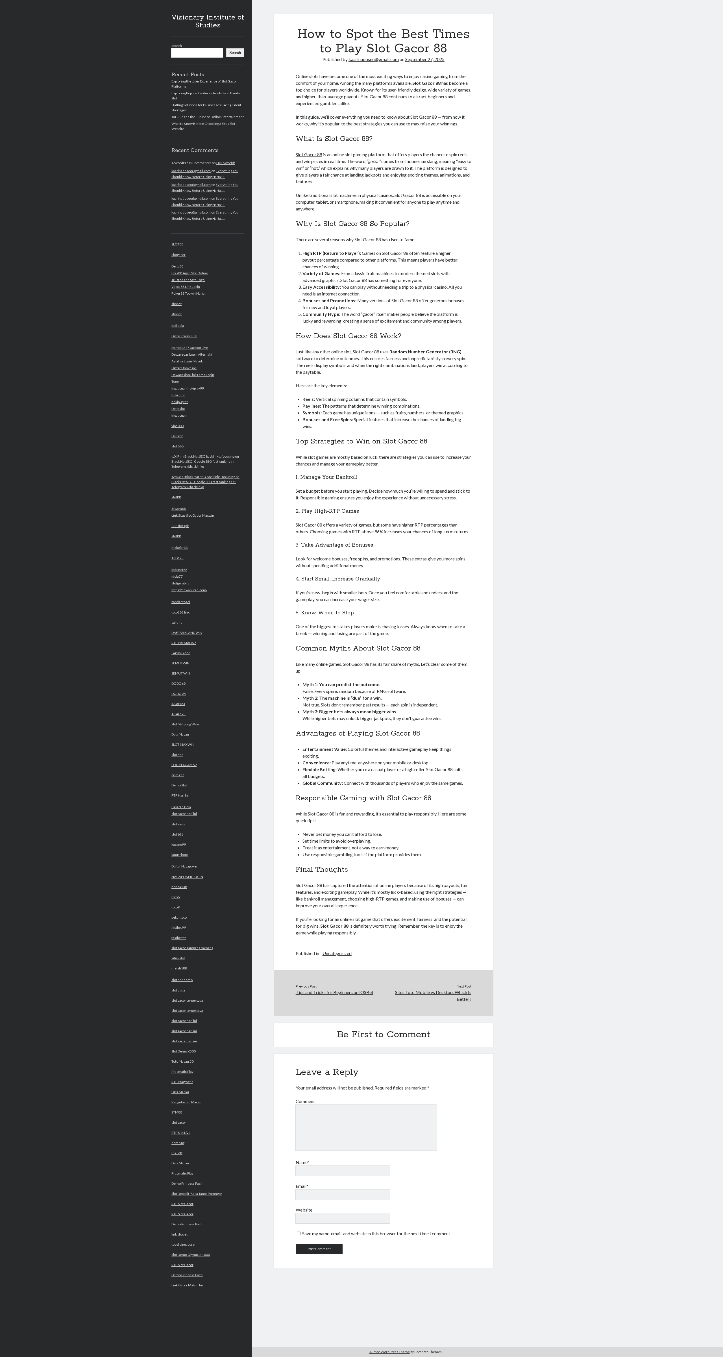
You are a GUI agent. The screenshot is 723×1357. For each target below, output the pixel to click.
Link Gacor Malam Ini (187, 1285)
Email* (302, 1186)
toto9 (175, 907)
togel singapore (183, 1244)
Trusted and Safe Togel (188, 280)
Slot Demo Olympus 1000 (190, 1254)
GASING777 (180, 653)
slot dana (178, 990)
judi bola (177, 325)
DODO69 (178, 683)
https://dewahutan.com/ (189, 590)
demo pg (177, 1143)
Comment (305, 1101)
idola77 (177, 576)
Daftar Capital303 (184, 336)
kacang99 (178, 844)
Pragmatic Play (182, 1071)
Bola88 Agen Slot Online (189, 273)
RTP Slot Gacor (182, 1204)
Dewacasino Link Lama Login (192, 375)
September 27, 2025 (425, 59)
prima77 (177, 775)
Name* (302, 1162)
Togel (175, 381)
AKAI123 (178, 704)
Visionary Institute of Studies (207, 21)
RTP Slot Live (180, 1132)
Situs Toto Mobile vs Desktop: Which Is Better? (433, 996)
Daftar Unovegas (184, 368)
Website (304, 1209)
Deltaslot (178, 408)
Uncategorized (337, 953)
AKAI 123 (178, 714)
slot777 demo (182, 980)
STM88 (176, 1112)
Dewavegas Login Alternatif (191, 354)
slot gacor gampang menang (192, 948)
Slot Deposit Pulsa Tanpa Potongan (196, 1193)
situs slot (178, 958)
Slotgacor (178, 255)
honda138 (179, 887)
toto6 (175, 897)
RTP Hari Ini (180, 795)
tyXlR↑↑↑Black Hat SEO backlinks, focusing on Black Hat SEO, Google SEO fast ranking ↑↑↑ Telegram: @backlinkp (205, 461)
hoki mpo (178, 395)
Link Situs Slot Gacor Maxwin (192, 515)
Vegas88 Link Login (185, 286)
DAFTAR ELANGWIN (186, 632)
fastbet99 (178, 927)
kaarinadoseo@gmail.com (191, 171)
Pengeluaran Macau (186, 1102)
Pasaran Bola (181, 807)
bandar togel (180, 602)
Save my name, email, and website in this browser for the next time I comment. (376, 1233)
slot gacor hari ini (184, 814)
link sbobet (179, 1234)
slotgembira (180, 583)
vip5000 (177, 426)
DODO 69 (178, 693)
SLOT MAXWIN (182, 744)
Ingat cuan (179, 388)
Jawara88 (178, 508)
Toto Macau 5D (182, 1061)
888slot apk (180, 526)
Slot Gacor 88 (309, 154)
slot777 (177, 755)
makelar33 (179, 547)
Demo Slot (179, 785)
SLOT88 (177, 244)
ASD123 (177, 558)
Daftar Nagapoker (184, 866)
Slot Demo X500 (183, 1051)
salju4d (176, 622)
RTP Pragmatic (182, 1082)
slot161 (177, 834)
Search (176, 46)
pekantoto (179, 917)
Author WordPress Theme (389, 1352)
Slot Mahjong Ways (185, 724)
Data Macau (180, 734)
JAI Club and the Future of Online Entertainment (207, 117)
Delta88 (177, 266)
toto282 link (180, 612)
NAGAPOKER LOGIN (187, 877)
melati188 (179, 968)
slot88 (176, 497)
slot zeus (178, 824)
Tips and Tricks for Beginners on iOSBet (334, 992)
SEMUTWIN (180, 663)
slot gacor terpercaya (187, 1000)
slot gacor (178, 1122)
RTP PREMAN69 (183, 643)
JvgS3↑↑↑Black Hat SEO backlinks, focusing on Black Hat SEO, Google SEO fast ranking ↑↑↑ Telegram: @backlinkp (205, 482)
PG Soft (176, 1153)
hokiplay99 (196, 388)
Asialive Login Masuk (187, 361)
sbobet (176, 304)
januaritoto (179, 855)
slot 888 (177, 446)
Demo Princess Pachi (187, 1183)
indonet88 (179, 569)
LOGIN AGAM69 (184, 765)
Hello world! (225, 163)
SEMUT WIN (180, 673)
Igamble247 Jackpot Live (189, 347)
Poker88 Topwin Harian (188, 293)
